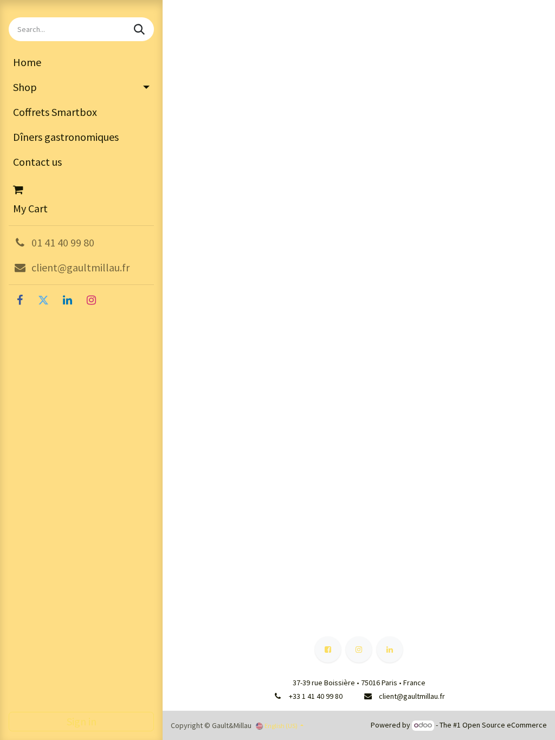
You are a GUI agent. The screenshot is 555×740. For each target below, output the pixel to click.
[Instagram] (91, 300)
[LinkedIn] (67, 300)
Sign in (81, 721)
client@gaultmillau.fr (412, 696)
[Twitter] (43, 300)
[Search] (140, 29)
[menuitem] (81, 62)
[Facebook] (19, 300)
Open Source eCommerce (504, 725)
